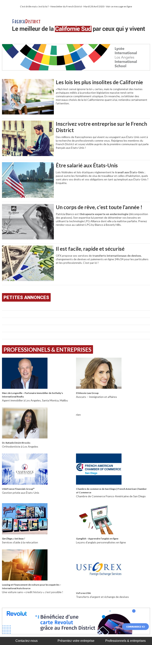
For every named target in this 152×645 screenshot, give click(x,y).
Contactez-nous (26, 640)
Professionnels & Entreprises (47, 349)
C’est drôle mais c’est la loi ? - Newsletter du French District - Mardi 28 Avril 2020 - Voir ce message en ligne (76, 6)
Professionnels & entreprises (125, 640)
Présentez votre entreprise (76, 640)
